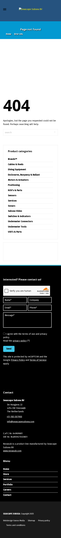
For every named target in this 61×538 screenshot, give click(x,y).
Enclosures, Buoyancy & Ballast (24, 174)
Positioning (14, 185)
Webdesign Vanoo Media (14, 521)
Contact (7, 495)
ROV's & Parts (15, 190)
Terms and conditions (15, 525)
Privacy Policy (18, 360)
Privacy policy (44, 521)
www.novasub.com (12, 451)
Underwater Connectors (20, 221)
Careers (7, 489)
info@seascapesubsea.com (20, 421)
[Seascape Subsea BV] (30, 9)
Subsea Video (15, 211)
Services (12, 200)
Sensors (12, 195)
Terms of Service (38, 360)
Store (6, 474)
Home (6, 469)
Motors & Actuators (18, 180)
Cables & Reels (15, 164)
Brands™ (12, 159)
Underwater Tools (17, 226)
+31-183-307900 (14, 416)
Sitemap (31, 521)
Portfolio (8, 484)
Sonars (11, 206)
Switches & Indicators (19, 216)
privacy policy (20, 340)
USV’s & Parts (15, 232)
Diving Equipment (17, 169)
